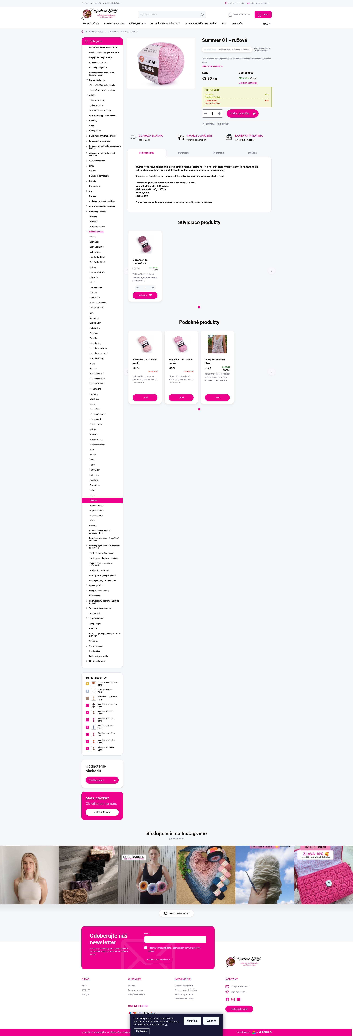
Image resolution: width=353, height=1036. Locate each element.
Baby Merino (95, 252)
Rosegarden (95, 485)
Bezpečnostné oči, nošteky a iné (103, 47)
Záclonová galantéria (98, 656)
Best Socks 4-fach (97, 257)
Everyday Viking (96, 358)
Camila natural (96, 287)
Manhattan (95, 434)
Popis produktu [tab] (146, 153)
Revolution (94, 480)
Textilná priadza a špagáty (100, 608)
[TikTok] (238, 999)
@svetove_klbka (176, 838)
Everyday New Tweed (99, 353)
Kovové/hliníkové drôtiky (100, 110)
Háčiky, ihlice (95, 131)
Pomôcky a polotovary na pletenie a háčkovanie (104, 546)
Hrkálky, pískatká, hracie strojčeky (104, 558)
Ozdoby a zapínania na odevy (102, 201)
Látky (91, 166)
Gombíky (93, 121)
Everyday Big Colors (98, 348)
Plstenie (93, 526)
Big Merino (94, 277)
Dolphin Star (95, 328)
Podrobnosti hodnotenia (241, 50)
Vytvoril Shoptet (243, 1032)
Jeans (92, 404)
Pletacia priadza (96, 232)
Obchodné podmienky (184, 986)
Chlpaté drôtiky (96, 105)
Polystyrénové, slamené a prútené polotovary (104, 539)
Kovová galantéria (97, 161)
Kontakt (131, 986)
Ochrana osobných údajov (186, 990)
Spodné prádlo (95, 585)
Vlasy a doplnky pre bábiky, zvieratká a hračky (105, 634)
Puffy (92, 465)
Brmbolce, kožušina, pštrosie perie (104, 52)
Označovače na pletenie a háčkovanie (101, 564)
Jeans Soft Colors (97, 414)
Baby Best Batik (96, 247)
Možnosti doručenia (248, 83)
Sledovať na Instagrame (179, 913)
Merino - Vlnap (96, 439)
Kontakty (85, 3)
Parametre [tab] (183, 153)
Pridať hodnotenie (96, 780)
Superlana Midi (96, 515)
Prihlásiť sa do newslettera (158, 959)
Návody (92, 181)
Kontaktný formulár (102, 812)
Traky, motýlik (95, 623)
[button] (153, 288)
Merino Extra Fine (97, 445)
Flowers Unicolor (97, 384)
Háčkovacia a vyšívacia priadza (103, 136)
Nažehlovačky (95, 186)
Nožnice (92, 196)
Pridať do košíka (239, 113)
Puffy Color (95, 470)
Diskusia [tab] (252, 153)
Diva (92, 313)
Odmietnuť (192, 1020)
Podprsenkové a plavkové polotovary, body (100, 532)
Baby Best (94, 242)
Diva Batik (94, 318)
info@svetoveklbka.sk (240, 986)
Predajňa (97, 3)
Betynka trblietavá (97, 272)
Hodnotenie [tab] (218, 153)
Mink (92, 450)
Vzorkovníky (94, 651)
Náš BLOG (85, 990)
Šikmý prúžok (95, 596)
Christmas (94, 399)
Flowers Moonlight (98, 379)
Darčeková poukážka (98, 62)
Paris (92, 460)
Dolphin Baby (95, 323)
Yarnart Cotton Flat (98, 303)
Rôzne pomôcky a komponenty (102, 581)
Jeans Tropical (96, 424)
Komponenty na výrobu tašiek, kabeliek (102, 154)
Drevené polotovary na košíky (102, 90)
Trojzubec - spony (97, 226)
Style (92, 495)
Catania (93, 292)
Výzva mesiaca (95, 646)
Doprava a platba (135, 990)
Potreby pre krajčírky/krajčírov (102, 575)
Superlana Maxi (96, 510)
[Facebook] (227, 999)
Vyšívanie (93, 641)
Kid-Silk (93, 429)
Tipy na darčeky (96, 618)
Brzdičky (93, 216)
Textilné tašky (95, 613)
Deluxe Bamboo (96, 308)
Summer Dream (96, 505)
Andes (92, 237)
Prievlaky (94, 221)
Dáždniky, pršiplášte (98, 68)
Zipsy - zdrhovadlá (97, 661)
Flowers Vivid (95, 389)
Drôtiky (92, 95)
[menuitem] (91, 24)
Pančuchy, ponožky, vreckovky (102, 206)
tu (166, 1024)
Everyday (94, 338)
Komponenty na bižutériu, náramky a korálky (105, 147)
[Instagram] (233, 999)
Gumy (91, 126)
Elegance (94, 333)
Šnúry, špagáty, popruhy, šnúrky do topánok (104, 602)
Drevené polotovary (97, 80)
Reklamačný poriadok (184, 994)
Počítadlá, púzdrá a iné (99, 570)
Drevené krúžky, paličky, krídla (102, 85)
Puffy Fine (94, 475)
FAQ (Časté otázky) (136, 994)
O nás (83, 986)
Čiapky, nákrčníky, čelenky (100, 57)
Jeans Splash (95, 419)
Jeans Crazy (95, 409)
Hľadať (202, 14)
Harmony (94, 394)
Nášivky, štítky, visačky (99, 176)
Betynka (93, 267)
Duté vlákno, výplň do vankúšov (102, 115)
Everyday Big (95, 343)
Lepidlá (92, 171)
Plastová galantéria (97, 211)
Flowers (93, 369)
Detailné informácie (211, 66)
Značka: (261, 51)
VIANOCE (93, 628)
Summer (93, 500)
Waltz (92, 520)
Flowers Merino (96, 373)
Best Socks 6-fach (97, 262)
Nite (91, 191)
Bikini (92, 282)
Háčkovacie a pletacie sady (101, 553)
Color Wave (95, 297)
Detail (145, 397)
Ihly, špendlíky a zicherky (100, 141)
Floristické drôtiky (97, 100)
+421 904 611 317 (239, 992)
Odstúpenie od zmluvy (184, 999)
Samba (93, 490)
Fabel (92, 363)
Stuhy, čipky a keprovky (99, 591)
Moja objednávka (112, 3)
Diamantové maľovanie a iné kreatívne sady (101, 74)
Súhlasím (211, 1020)
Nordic (93, 455)
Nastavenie (141, 1031)
